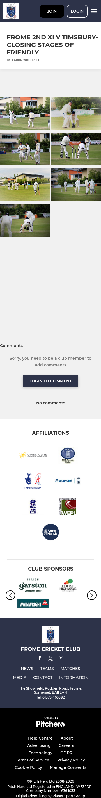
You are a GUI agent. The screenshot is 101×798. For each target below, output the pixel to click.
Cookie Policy (28, 767)
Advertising (39, 745)
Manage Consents (68, 767)
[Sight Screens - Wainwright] (33, 604)
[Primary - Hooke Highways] (68, 586)
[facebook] (40, 659)
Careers (66, 745)
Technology (40, 752)
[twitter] (50, 659)
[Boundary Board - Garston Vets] (33, 586)
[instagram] (61, 659)
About (67, 738)
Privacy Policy (71, 760)
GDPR (66, 752)
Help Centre (40, 738)
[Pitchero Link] (50, 725)
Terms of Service (32, 760)
